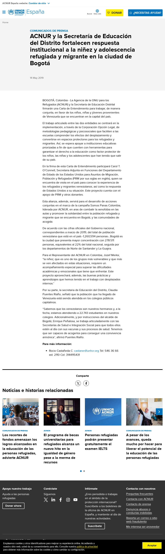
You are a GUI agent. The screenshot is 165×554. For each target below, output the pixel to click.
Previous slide (5, 411)
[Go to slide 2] (85, 472)
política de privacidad (87, 547)
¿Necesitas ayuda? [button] (147, 13)
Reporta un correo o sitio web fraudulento (141, 519)
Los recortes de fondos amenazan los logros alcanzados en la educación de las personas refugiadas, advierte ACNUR (19, 446)
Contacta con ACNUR (139, 499)
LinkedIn (53, 500)
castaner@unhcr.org (86, 351)
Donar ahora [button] (13, 506)
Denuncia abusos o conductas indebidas (139, 511)
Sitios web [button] (97, 14)
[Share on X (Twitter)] (78, 383)
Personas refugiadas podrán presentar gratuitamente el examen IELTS (101, 441)
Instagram (68, 500)
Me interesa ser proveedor (143, 526)
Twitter (46, 500)
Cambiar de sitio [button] (37, 3)
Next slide (159, 411)
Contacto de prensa (138, 504)
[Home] (19, 12)
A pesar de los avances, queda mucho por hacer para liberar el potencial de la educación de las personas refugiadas (144, 446)
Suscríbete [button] (95, 526)
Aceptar (152, 545)
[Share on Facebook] (86, 383)
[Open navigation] (3, 12)
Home (5, 22)
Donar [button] (117, 13)
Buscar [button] (89, 14)
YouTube (75, 500)
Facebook (60, 500)
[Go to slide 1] (81, 472)
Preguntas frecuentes (139, 494)
